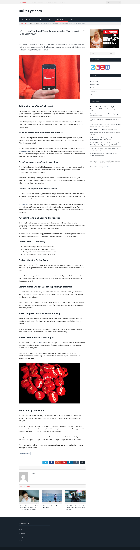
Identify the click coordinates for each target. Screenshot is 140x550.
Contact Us (22, 533)
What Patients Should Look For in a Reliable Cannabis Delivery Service (75, 507)
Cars (40, 19)
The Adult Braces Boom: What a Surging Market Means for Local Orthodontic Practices (29, 507)
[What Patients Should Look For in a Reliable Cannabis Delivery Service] (75, 497)
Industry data (23, 204)
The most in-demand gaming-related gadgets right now (47, 2)
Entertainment (26, 19)
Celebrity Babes (95, 84)
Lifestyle (60, 19)
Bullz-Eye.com (30, 10)
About (20, 529)
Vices (72, 19)
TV (91, 94)
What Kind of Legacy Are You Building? (101, 119)
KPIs (40, 342)
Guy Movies (93, 91)
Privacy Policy (22, 537)
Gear (49, 19)
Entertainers (94, 88)
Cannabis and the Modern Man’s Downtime (102, 132)
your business (25, 454)
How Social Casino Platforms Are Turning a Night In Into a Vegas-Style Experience (104, 144)
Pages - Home (94, 81)
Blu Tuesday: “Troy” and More (99, 129)
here (108, 167)
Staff (21, 39)
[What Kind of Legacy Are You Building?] (52, 497)
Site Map (21, 541)
